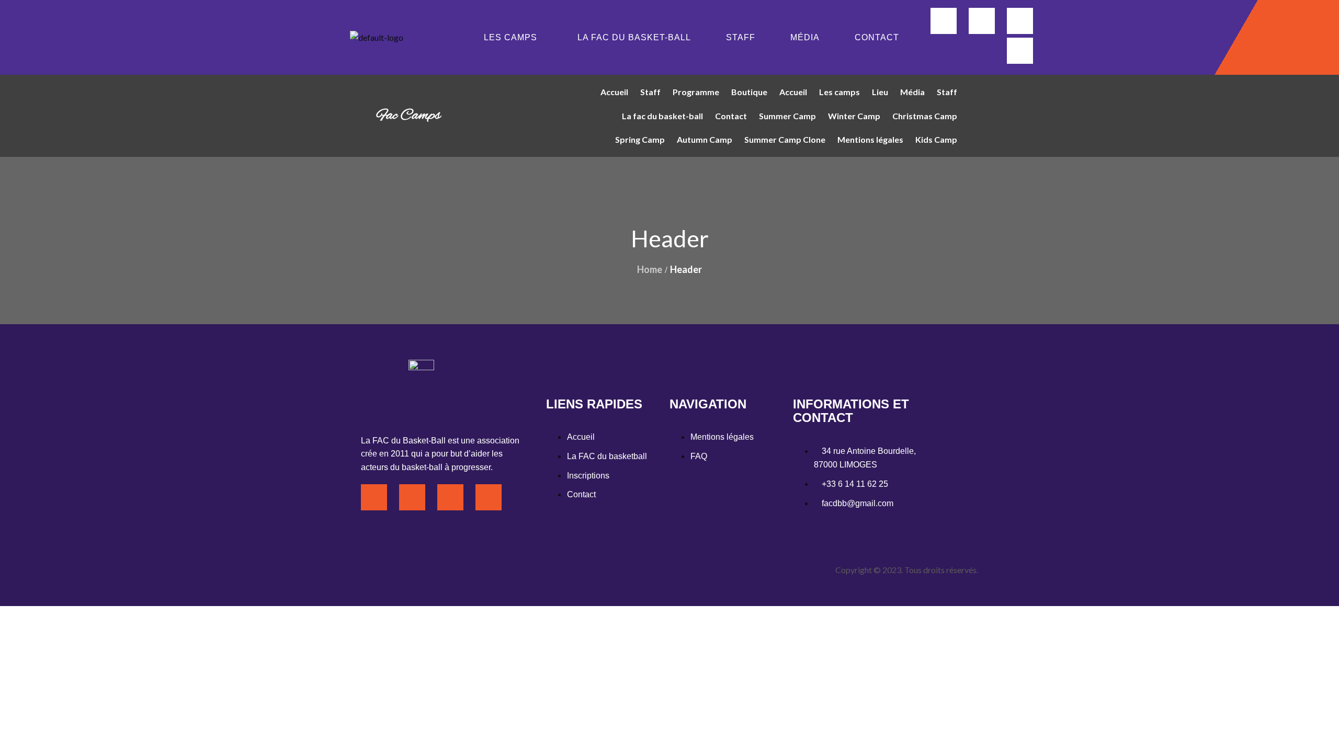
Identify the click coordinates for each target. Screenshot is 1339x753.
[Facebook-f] (944, 21)
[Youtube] (1020, 21)
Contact (877, 37)
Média (805, 37)
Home (649, 269)
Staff (740, 37)
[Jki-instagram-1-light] (982, 21)
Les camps (510, 37)
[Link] (1020, 51)
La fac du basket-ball (634, 37)
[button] (513, 38)
